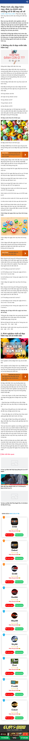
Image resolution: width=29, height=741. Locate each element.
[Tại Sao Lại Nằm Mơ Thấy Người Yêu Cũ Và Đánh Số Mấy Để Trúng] (14, 501)
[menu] (27, 2)
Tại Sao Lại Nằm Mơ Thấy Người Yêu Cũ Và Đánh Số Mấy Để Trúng (14, 504)
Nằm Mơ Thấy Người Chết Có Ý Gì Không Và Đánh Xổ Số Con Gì (13, 487)
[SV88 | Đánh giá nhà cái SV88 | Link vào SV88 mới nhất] (14, 521)
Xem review (19, 535)
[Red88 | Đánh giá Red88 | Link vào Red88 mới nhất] (14, 592)
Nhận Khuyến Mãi (13, 531)
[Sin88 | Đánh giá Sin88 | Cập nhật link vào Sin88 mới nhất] (14, 568)
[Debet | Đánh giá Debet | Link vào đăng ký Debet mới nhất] (14, 545)
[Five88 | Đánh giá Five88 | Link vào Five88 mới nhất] (14, 682)
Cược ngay (10, 535)
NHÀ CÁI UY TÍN (14, 513)
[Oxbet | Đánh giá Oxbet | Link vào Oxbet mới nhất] (14, 704)
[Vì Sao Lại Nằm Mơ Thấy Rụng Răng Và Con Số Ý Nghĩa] (14, 468)
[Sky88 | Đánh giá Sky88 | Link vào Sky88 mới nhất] (14, 639)
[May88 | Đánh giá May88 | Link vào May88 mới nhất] (14, 615)
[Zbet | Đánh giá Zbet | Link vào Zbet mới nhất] (14, 661)
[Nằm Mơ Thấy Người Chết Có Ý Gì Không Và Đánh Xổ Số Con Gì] (14, 485)
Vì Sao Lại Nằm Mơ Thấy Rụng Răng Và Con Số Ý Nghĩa (14, 470)
